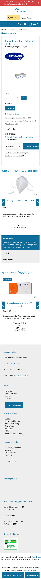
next (38, 202)
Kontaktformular (21, 376)
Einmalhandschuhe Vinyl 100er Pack (20, 304)
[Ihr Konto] (25, 24)
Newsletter (8, 391)
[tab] (20, 242)
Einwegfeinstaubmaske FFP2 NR (20, 200)
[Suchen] (14, 24)
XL (24, 98)
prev (3, 202)
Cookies (8, 398)
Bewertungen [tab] (8, 259)
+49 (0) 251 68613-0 (11, 363)
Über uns (8, 396)
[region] (20, 202)
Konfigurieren (32, 575)
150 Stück (10, 108)
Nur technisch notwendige (13, 575)
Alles (3, 30)
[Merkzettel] (19, 24)
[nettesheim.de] (21, 11)
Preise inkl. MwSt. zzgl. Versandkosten (19, 137)
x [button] (38, 2)
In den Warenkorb (31, 146)
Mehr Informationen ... (30, 570)
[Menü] (4, 24)
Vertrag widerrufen (13, 405)
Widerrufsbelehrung (12, 393)
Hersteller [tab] (6, 253)
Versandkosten (36, 557)
